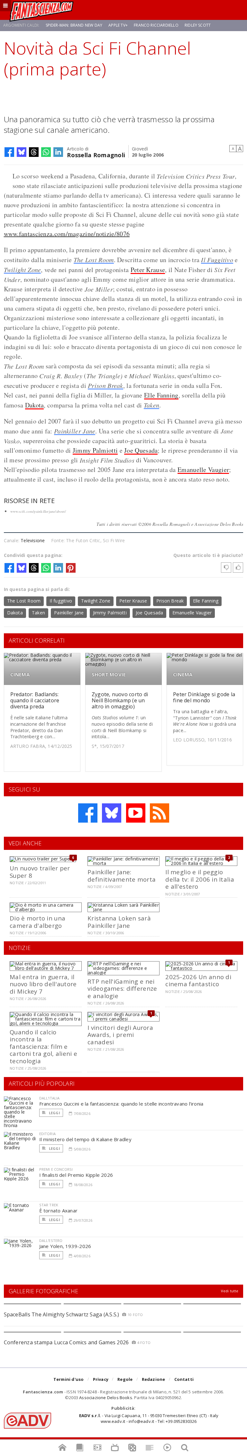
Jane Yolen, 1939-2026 (65, 1246)
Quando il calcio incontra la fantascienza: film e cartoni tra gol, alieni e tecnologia (43, 1046)
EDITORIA (47, 1133)
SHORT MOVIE (109, 674)
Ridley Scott (198, 25)
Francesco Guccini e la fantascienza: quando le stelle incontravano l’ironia (121, 1103)
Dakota (34, 405)
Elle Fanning (161, 395)
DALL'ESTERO (51, 1240)
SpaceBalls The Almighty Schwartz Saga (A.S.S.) (61, 1314)
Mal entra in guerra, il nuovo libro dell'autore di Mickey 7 (43, 984)
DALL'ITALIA (49, 1098)
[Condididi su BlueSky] (21, 152)
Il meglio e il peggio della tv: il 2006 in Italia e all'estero (199, 879)
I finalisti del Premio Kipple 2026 (76, 1175)
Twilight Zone (22, 269)
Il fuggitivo (61, 601)
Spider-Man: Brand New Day (74, 25)
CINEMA (20, 674)
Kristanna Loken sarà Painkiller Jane (119, 921)
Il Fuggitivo (217, 259)
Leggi (54, 1112)
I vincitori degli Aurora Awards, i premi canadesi (120, 1034)
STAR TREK (49, 1205)
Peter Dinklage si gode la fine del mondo (204, 697)
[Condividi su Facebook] (9, 152)
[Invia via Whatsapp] (46, 152)
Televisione (33, 540)
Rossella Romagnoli (96, 154)
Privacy (100, 1379)
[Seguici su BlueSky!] (112, 813)
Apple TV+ (118, 25)
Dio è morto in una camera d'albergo (37, 921)
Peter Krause (148, 269)
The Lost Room (94, 259)
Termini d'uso (68, 1379)
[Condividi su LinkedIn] (58, 152)
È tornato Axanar (58, 1210)
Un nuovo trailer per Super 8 (40, 871)
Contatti (184, 1379)
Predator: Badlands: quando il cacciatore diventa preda (34, 700)
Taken (152, 405)
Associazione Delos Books (105, 1397)
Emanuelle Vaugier (203, 469)
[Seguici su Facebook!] (88, 813)
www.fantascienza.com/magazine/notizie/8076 (67, 233)
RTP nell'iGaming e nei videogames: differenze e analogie (122, 988)
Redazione (153, 1379)
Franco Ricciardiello (156, 25)
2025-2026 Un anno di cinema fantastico (198, 980)
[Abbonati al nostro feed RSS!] (159, 813)
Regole (125, 1379)
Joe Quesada (141, 450)
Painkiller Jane (75, 431)
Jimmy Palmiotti (95, 450)
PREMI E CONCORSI (56, 1169)
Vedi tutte (230, 1290)
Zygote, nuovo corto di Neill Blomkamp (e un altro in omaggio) (120, 700)
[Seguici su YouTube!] (136, 813)
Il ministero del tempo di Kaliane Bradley (85, 1139)
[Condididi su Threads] (33, 152)
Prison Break (105, 385)
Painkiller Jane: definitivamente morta (121, 875)
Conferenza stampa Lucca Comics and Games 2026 (66, 1342)
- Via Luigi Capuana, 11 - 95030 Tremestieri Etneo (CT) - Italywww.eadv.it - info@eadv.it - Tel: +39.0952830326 (148, 1418)
